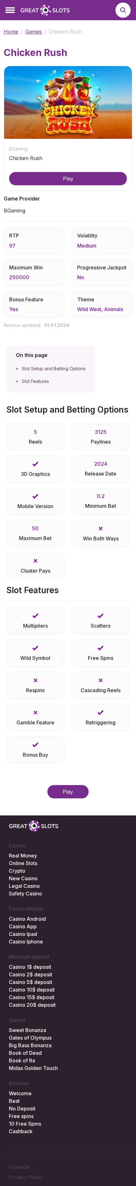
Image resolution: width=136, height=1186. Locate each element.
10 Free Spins (25, 1124)
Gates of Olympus (30, 1038)
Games (33, 31)
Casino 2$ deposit (30, 974)
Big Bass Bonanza (30, 1045)
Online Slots (23, 863)
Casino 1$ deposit (30, 967)
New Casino (23, 878)
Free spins (21, 1116)
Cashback (21, 1131)
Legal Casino (24, 886)
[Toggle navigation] (10, 10)
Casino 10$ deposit (32, 989)
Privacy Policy (26, 1177)
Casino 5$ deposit (30, 982)
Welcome (20, 1093)
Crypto (17, 871)
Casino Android (27, 919)
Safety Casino (25, 893)
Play (68, 178)
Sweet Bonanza (27, 1030)
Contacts (19, 1167)
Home (11, 31)
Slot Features (35, 381)
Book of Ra (22, 1060)
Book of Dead (25, 1053)
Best (14, 1101)
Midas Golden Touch (33, 1068)
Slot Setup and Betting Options (54, 368)
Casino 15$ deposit (31, 997)
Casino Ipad (23, 934)
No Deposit (22, 1108)
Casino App (23, 926)
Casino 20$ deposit (32, 1005)
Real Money (23, 855)
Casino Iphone (26, 941)
